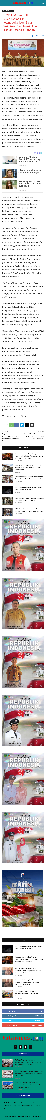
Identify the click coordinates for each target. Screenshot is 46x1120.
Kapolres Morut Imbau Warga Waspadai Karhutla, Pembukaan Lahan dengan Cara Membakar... (29, 456)
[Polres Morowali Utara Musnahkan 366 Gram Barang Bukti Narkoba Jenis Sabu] (7, 479)
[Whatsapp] (15, 1047)
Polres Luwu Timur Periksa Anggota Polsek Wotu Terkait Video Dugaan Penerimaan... (28, 467)
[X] (27, 425)
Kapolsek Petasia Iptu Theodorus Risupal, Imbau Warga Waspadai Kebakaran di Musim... (27, 982)
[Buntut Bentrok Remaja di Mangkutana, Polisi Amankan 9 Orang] (7, 490)
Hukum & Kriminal (8, 10)
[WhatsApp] (11, 425)
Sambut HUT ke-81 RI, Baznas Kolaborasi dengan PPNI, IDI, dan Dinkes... (27, 993)
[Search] (43, 3)
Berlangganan (36, 1025)
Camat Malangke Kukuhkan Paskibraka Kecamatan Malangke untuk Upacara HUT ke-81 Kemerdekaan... (29, 1073)
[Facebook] (16, 425)
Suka (40, 1011)
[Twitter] (30, 1047)
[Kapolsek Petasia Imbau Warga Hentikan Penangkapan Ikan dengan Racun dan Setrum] (7, 971)
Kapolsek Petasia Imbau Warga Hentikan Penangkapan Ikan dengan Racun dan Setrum (28, 970)
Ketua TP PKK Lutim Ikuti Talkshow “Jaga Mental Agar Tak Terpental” (34, 436)
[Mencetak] (32, 425)
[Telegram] (22, 425)
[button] (3, 3)
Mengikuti (38, 1016)
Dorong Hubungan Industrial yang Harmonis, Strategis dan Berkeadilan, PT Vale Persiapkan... (28, 1085)
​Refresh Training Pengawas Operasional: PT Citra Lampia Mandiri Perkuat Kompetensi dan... (28, 1062)
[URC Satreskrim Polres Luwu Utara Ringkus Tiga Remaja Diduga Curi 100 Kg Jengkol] (7, 512)
